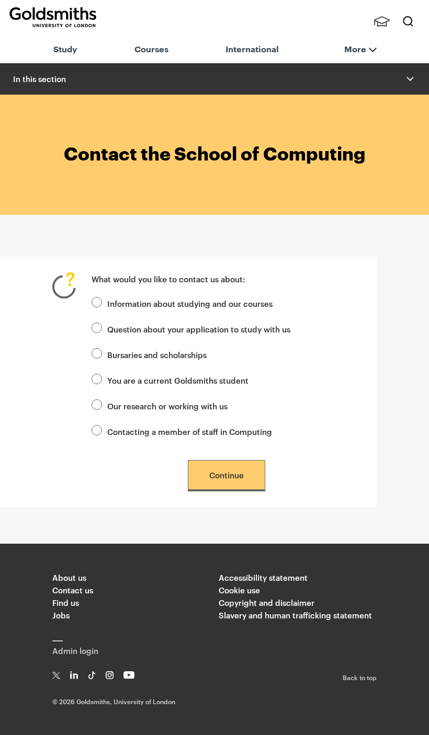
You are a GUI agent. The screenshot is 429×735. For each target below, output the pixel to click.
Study (65, 48)
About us (69, 577)
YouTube (128, 675)
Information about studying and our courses (190, 303)
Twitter (56, 675)
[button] (409, 79)
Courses (151, 48)
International (252, 48)
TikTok (92, 675)
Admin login (75, 650)
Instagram (110, 675)
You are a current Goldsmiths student (178, 380)
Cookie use (239, 589)
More (355, 48)
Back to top (360, 677)
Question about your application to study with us (198, 329)
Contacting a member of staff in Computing (189, 431)
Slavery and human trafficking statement (295, 615)
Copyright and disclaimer (266, 602)
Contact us (72, 589)
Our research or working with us (167, 405)
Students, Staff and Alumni (382, 21)
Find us (65, 602)
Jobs (61, 615)
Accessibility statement (263, 577)
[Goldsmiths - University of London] (52, 17)
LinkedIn (74, 675)
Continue (226, 474)
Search (408, 21)
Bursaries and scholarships (157, 354)
